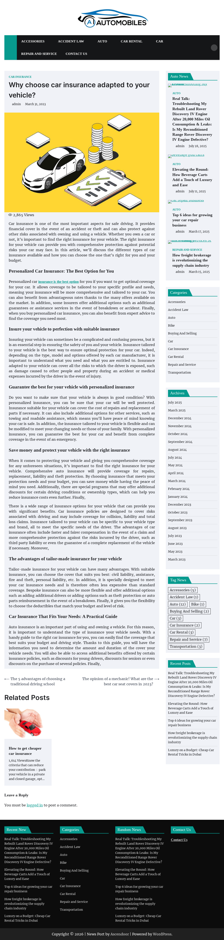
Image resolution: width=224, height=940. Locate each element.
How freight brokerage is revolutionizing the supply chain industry (191, 260)
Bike (171, 325)
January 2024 (178, 497)
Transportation (179, 372)
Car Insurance (20, 76)
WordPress (162, 934)
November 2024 (180, 426)
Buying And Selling (182, 333)
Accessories (32, 41)
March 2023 (177, 559)
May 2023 (175, 552)
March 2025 (177, 410)
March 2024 (177, 481)
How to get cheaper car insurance (25, 750)
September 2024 (180, 442)
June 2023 (175, 544)
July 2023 (175, 536)
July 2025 (175, 402)
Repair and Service (39, 54)
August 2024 (177, 450)
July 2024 (175, 458)
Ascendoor (119, 934)
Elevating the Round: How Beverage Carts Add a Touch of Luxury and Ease (192, 177)
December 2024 (179, 418)
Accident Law (71, 41)
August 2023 (177, 528)
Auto (102, 41)
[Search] (214, 47)
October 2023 (177, 512)
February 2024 (179, 489)
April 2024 (176, 473)
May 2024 (175, 465)
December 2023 (179, 505)
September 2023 (180, 520)
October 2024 (178, 434)
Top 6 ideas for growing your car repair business (192, 220)
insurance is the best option (58, 282)
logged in (35, 805)
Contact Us (76, 54)
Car (159, 41)
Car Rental (131, 41)
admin (16, 104)
